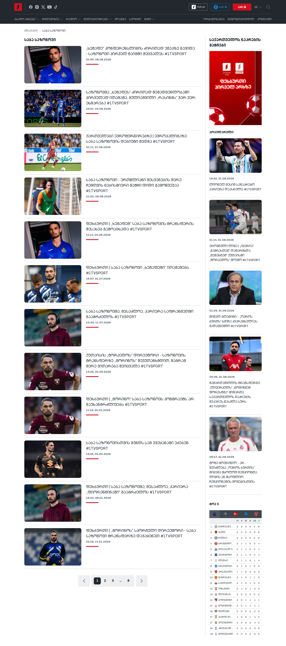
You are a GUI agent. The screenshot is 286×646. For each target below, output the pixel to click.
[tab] (214, 514)
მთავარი (31, 30)
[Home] (18, 7)
